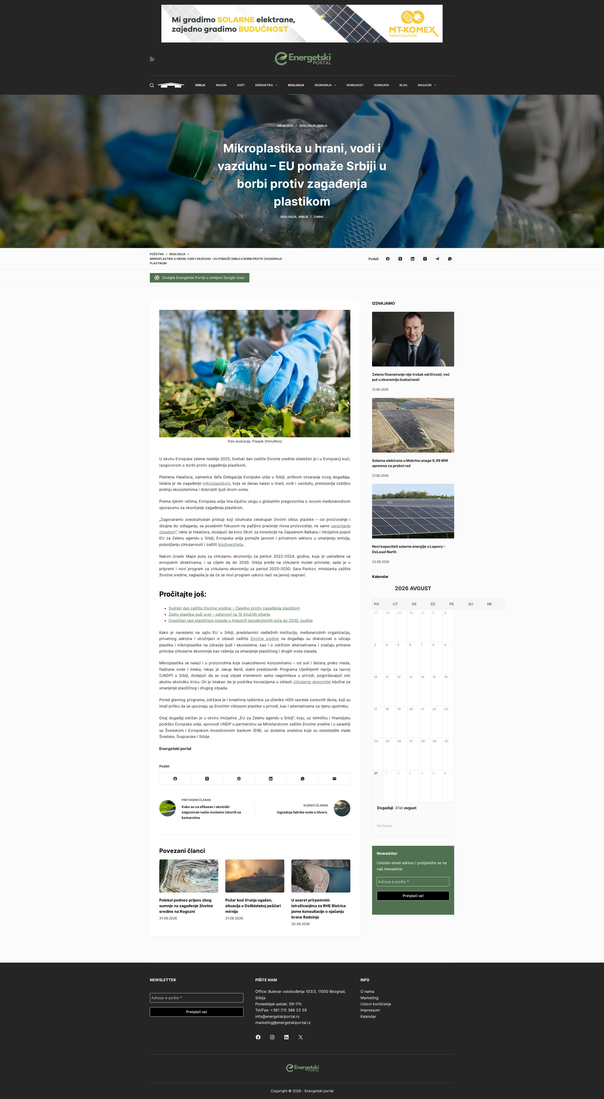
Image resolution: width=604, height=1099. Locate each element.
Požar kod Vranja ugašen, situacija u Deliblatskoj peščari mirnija (253, 906)
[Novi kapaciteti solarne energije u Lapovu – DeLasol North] (413, 511)
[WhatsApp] (449, 258)
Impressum (370, 1010)
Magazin (425, 85)
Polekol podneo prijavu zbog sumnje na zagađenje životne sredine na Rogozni (186, 906)
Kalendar (368, 1016)
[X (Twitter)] (400, 258)
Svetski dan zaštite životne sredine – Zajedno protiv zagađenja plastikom (234, 608)
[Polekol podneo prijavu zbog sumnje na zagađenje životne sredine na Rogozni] (188, 876)
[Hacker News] (425, 258)
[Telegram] (437, 258)
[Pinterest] (239, 779)
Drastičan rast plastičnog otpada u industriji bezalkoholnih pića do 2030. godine (241, 620)
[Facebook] (387, 258)
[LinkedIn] (412, 258)
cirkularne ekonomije (312, 681)
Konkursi (381, 85)
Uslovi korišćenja (376, 1004)
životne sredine (265, 638)
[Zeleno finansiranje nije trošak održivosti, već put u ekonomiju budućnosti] (413, 339)
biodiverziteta (230, 544)
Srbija (200, 85)
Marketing (369, 997)
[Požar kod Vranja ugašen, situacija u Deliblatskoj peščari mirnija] (254, 876)
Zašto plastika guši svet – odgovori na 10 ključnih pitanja (219, 614)
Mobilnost (355, 85)
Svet (241, 85)
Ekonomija (323, 85)
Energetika (264, 85)
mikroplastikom (216, 483)
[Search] (152, 85)
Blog (403, 85)
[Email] (334, 779)
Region (221, 85)
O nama (367, 991)
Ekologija (296, 85)
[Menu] (152, 59)
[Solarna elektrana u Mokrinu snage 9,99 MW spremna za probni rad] (413, 425)
